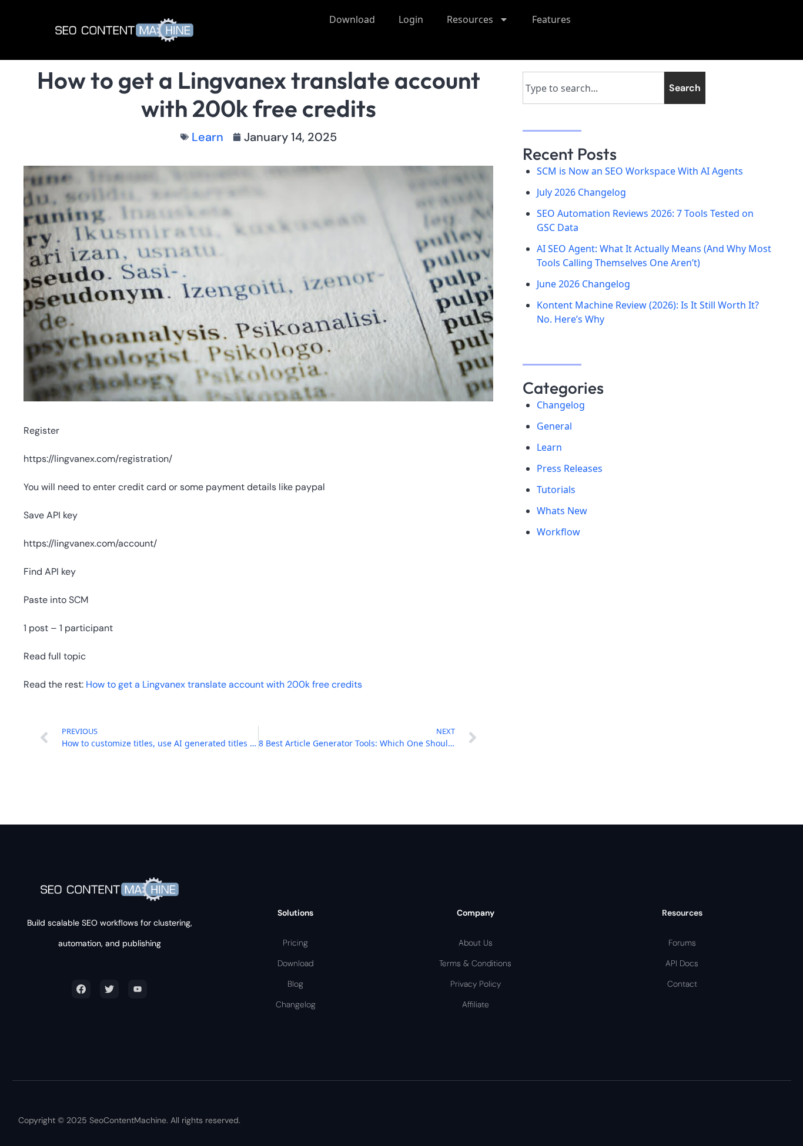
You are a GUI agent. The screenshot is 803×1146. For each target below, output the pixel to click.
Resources (470, 19)
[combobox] (593, 88)
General (554, 426)
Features (551, 19)
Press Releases (570, 468)
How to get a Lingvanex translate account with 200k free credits (224, 684)
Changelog (561, 404)
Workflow (558, 531)
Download (352, 19)
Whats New (562, 510)
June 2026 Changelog (583, 283)
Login (411, 19)
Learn (207, 137)
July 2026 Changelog (581, 192)
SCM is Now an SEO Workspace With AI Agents (640, 171)
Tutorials (556, 489)
